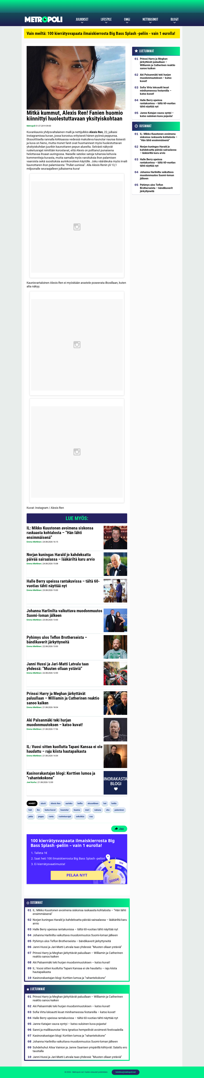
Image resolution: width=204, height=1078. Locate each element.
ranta (51, 816)
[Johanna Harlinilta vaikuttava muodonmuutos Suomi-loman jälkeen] (115, 620)
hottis (114, 803)
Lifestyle (106, 19)
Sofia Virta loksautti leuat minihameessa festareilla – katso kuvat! (74, 1012)
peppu (41, 816)
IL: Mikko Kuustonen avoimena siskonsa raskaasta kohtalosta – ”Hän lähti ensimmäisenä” (60, 533)
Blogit (174, 19)
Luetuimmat (37, 989)
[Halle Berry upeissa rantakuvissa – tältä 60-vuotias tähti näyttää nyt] (115, 590)
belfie (80, 803)
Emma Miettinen (34, 542)
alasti (43, 803)
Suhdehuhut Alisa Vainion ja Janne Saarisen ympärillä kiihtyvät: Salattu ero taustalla (80, 1049)
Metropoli (31, 126)
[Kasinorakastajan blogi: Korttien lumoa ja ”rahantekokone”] (115, 783)
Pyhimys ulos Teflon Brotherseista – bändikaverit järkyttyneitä (57, 640)
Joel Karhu (31, 782)
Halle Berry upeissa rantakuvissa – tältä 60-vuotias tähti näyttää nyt (63, 583)
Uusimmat (36, 903)
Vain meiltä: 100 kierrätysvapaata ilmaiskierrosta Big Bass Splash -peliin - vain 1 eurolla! (101, 33)
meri (87, 810)
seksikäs (80, 816)
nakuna (97, 810)
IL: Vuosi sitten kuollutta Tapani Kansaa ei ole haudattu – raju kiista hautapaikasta (64, 749)
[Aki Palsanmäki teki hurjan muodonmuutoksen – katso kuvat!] (115, 729)
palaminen (119, 810)
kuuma (77, 810)
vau (91, 816)
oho (107, 810)
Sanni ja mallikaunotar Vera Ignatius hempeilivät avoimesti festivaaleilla (78, 1029)
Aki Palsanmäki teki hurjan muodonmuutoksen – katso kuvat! (55, 722)
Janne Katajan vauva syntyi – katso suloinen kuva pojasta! (69, 1023)
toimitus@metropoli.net (126, 1072)
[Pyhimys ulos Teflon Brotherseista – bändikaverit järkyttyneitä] (115, 647)
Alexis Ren (55, 803)
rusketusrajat (65, 816)
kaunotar (65, 810)
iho (38, 810)
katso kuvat (50, 810)
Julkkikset (82, 19)
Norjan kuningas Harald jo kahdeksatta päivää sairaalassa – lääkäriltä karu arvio (61, 557)
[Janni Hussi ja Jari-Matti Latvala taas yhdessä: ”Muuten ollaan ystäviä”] (115, 673)
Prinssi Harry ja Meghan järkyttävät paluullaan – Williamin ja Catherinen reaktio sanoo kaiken (63, 698)
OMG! (127, 19)
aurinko (69, 803)
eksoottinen (93, 803)
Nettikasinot (150, 19)
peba (31, 816)
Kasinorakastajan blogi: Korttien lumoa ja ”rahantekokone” (61, 775)
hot (104, 803)
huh (30, 810)
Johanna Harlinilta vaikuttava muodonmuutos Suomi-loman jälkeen (64, 613)
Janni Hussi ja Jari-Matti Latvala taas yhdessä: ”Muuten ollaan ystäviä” (58, 666)
